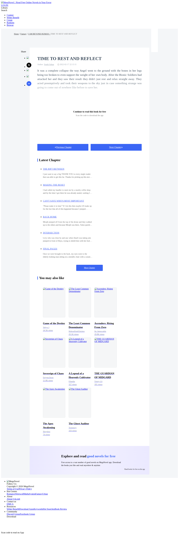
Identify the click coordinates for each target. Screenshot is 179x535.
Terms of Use (13, 489)
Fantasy (23, 34)
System (32, 494)
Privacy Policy (25, 489)
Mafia (26, 494)
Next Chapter (115, 147)
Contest (10, 15)
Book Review (61, 509)
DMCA (10, 504)
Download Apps (26, 509)
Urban (45, 494)
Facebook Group (27, 514)
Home (16, 34)
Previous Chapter (63, 147)
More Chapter (89, 268)
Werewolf (19, 494)
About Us (11, 499)
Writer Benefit (13, 17)
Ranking (10, 22)
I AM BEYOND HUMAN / (39, 34)
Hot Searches (49, 509)
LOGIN (4, 5)
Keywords (38, 509)
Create (9, 20)
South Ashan (49, 64)
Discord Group (13, 514)
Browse (10, 25)
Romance (11, 494)
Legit (17, 499)
